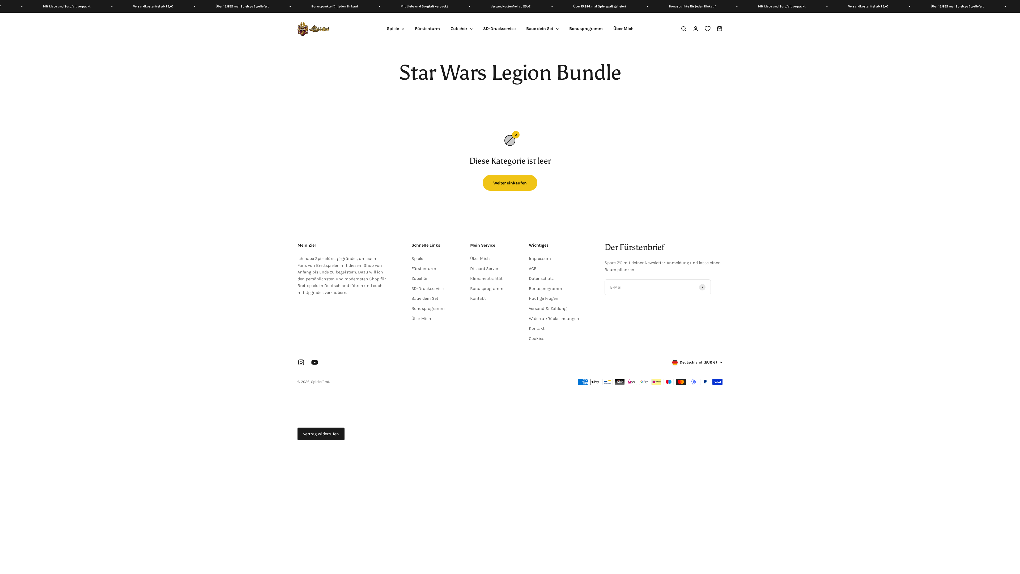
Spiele (393, 28)
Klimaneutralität (486, 278)
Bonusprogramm (586, 28)
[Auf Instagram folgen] (301, 362)
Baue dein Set (539, 28)
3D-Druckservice (499, 28)
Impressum (540, 258)
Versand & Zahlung (548, 308)
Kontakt (478, 298)
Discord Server (484, 268)
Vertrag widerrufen (321, 433)
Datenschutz (541, 278)
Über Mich (623, 28)
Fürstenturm (427, 28)
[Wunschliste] (707, 29)
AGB (533, 268)
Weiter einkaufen (510, 182)
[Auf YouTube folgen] (314, 362)
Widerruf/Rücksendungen (554, 318)
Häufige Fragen (543, 298)
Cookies (536, 338)
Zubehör (458, 28)
